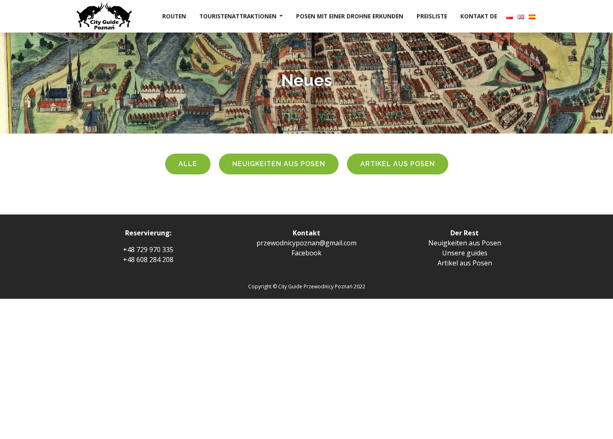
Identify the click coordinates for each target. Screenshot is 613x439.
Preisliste (432, 16)
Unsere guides (464, 252)
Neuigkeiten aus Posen (278, 164)
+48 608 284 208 (148, 259)
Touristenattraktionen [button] (238, 16)
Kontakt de (478, 16)
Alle (187, 164)
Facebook (306, 252)
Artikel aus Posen (397, 164)
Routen (174, 16)
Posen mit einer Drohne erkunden (349, 16)
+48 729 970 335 (148, 249)
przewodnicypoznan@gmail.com (306, 242)
